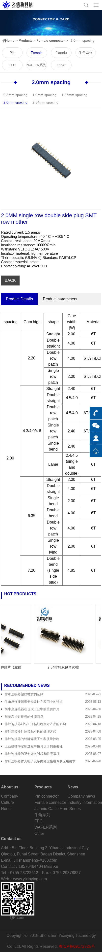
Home (10, 40)
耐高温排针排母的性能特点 (24, 716)
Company (9, 796)
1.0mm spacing (44, 95)
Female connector (50, 40)
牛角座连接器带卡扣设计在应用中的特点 (34, 702)
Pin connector (12, 54)
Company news (81, 796)
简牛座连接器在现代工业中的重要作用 (32, 709)
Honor (6, 809)
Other (61, 65)
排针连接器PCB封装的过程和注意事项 (32, 754)
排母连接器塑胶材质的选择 (24, 694)
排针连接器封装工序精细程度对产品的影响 (35, 724)
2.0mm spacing (51, 82)
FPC (12, 65)
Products (25, 40)
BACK (10, 280)
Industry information (85, 802)
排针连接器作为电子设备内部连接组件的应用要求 (40, 761)
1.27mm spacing (74, 95)
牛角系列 (86, 53)
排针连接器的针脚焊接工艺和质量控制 (32, 739)
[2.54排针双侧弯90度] (60, 633)
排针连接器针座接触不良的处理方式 (30, 731)
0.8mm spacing (15, 95)
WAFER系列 (36, 65)
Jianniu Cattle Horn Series (61, 54)
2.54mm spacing (45, 102)
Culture (7, 802)
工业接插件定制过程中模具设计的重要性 (34, 746)
